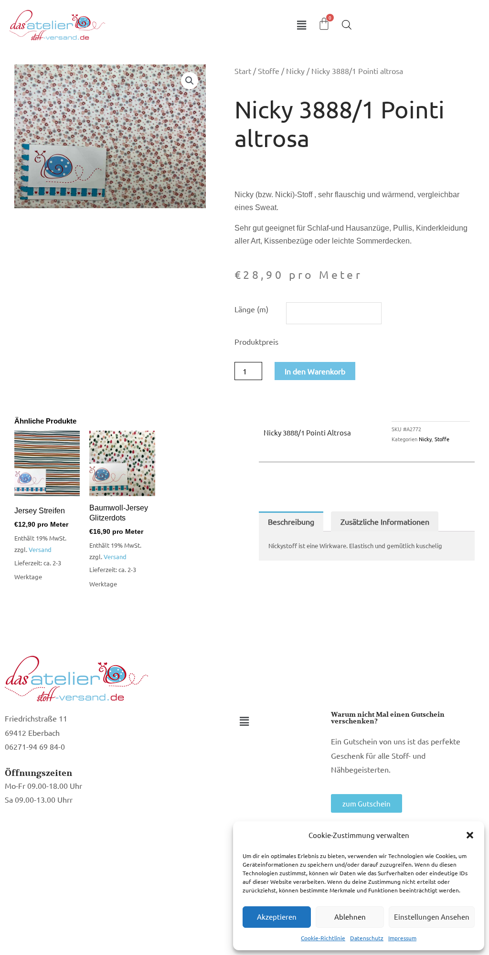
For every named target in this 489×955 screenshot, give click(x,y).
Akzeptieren (277, 916)
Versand (40, 549)
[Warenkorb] (324, 23)
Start (242, 70)
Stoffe (268, 70)
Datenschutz (366, 938)
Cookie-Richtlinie (323, 938)
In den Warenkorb (315, 371)
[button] (470, 835)
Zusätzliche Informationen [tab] (384, 521)
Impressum (402, 938)
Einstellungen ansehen (431, 916)
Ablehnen (350, 916)
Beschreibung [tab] (291, 521)
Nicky (295, 70)
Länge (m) (251, 309)
